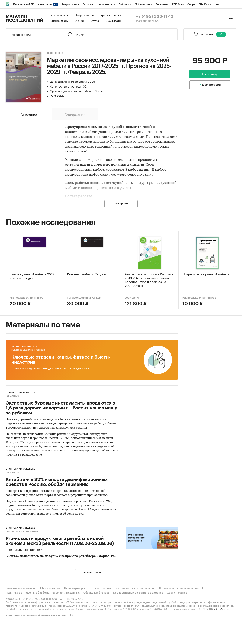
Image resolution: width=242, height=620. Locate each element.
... (217, 3)
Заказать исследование (21, 588)
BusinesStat (132, 298)
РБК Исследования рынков (26, 298)
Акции (79, 21)
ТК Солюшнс (55, 53)
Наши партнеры (74, 588)
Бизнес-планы (59, 21)
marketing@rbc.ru (148, 21)
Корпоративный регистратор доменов (138, 592)
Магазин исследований (24, 18)
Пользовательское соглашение (135, 588)
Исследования (59, 15)
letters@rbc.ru (221, 609)
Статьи (95, 21)
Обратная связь (50, 588)
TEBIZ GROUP (13, 396)
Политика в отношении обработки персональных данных (43, 592)
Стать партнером (99, 588)
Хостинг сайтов (177, 592)
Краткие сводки (111, 15)
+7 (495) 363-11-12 (154, 16)
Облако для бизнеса (96, 592)
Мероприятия (85, 15)
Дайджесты (113, 21)
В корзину (209, 74)
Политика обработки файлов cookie (182, 588)
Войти (232, 18)
